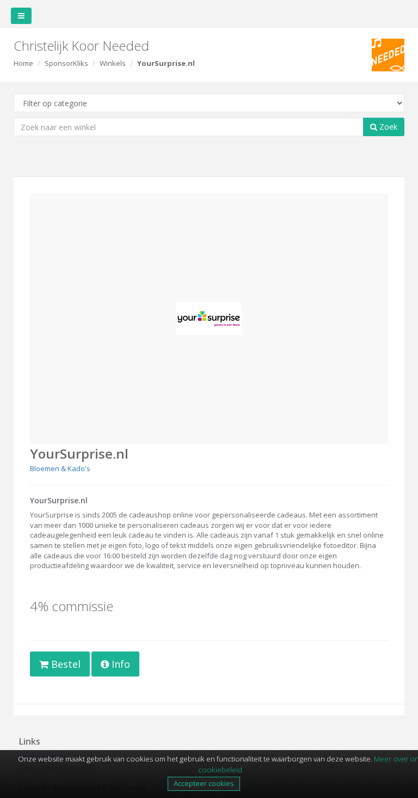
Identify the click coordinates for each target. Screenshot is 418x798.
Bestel (64, 664)
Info (119, 664)
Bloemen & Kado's (60, 468)
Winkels (113, 63)
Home (23, 63)
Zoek (387, 126)
